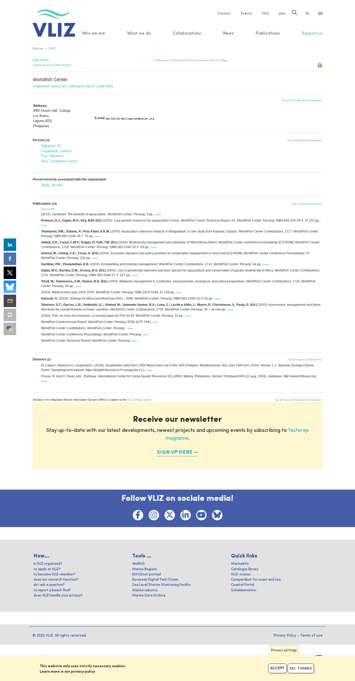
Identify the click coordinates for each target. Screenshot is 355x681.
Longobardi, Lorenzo (56, 151)
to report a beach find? (52, 590)
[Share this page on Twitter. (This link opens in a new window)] (10, 273)
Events (246, 13)
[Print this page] (320, 65)
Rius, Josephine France (59, 161)
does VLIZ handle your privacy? (58, 595)
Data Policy (40, 60)
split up (45, 208)
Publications (161, 60)
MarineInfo (240, 564)
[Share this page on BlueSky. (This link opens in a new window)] (10, 287)
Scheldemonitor (244, 590)
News (228, 33)
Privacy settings (284, 650)
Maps (224, 60)
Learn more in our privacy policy (67, 671)
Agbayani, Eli (51, 146)
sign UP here (174, 452)
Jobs (282, 13)
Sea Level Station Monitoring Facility (161, 585)
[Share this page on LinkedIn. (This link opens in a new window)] (10, 244)
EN (320, 13)
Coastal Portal (242, 585)
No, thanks (301, 668)
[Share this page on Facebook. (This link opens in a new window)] (10, 258)
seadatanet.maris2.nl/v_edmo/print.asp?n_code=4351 (73, 86)
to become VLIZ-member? (54, 574)
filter (52, 208)
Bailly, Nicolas (52, 185)
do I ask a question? (49, 585)
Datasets (201, 60)
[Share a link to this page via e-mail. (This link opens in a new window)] (10, 301)
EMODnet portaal (146, 574)
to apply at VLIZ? (47, 569)
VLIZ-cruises (241, 574)
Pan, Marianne (52, 156)
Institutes (175, 60)
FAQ (265, 13)
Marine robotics (145, 590)
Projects (214, 60)
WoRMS (138, 564)
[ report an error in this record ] (51, 65)
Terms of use (311, 635)
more (158, 214)
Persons (189, 60)
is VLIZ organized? (48, 564)
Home (37, 48)
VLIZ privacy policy (139, 399)
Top (289, 140)
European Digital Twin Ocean (155, 579)
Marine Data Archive (149, 595)
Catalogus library (244, 569)
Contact (224, 13)
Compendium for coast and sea (256, 579)
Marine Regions (144, 569)
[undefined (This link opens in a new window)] (10, 329)
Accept (277, 668)
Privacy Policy (284, 635)
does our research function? (56, 579)
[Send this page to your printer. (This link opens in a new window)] (10, 315)
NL (307, 13)
